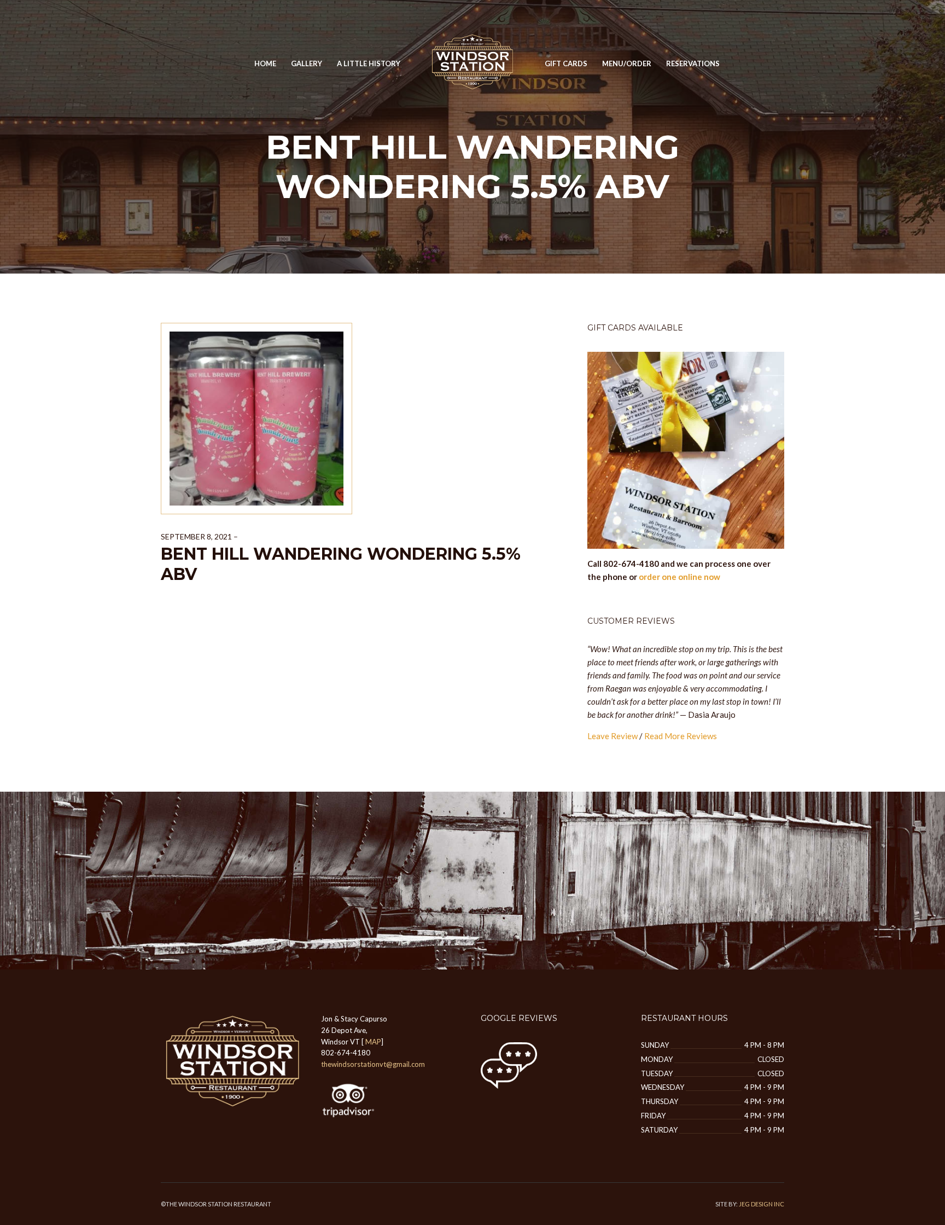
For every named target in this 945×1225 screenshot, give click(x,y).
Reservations (693, 63)
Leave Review (612, 736)
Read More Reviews (680, 736)
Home (265, 63)
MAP (373, 1041)
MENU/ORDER (626, 63)
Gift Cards (566, 63)
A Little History (368, 63)
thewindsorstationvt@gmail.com (373, 1064)
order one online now (679, 577)
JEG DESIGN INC (761, 1203)
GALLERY (306, 63)
